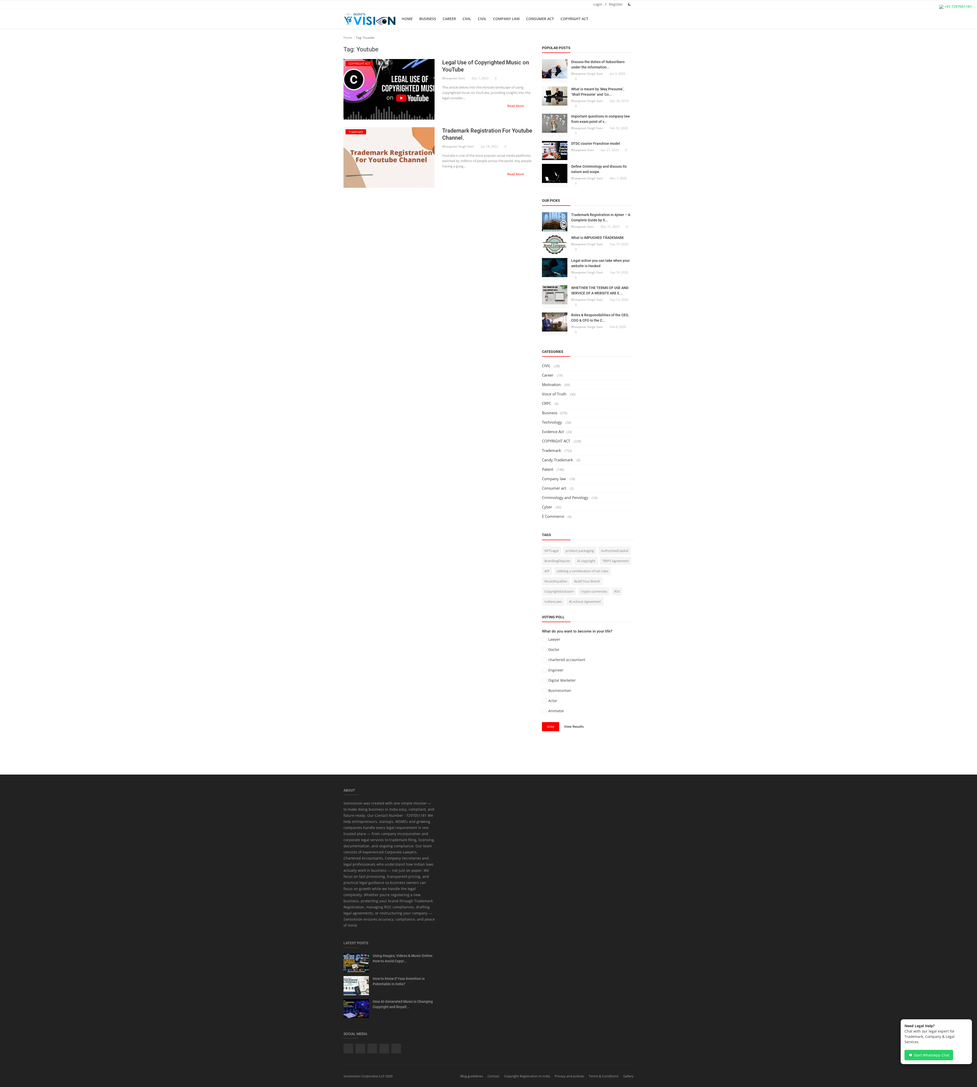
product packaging (580, 550)
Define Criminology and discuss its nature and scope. (599, 169)
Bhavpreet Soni (453, 78)
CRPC (547, 403)
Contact (493, 1076)
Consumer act (540, 18)
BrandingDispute (557, 561)
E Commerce (553, 516)
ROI (617, 591)
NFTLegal (551, 550)
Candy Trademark (558, 459)
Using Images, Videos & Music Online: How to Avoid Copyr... (403, 958)
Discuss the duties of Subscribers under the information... (598, 64)
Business (427, 18)
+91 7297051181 (957, 6)
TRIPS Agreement (615, 561)
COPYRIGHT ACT (574, 18)
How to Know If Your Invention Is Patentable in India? (399, 981)
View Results (574, 726)
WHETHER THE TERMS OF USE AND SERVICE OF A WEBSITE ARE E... (599, 290)
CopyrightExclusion (559, 591)
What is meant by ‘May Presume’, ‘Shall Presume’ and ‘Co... (597, 91)
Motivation (552, 384)
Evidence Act (553, 431)
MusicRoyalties (555, 581)
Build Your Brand (587, 581)
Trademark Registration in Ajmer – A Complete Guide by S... (600, 217)
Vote (550, 726)
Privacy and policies (569, 1076)
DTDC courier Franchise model (595, 143)
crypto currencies (594, 591)
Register (616, 4)
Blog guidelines (471, 1076)
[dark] (629, 4)
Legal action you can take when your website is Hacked (600, 263)
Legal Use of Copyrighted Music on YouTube (485, 66)
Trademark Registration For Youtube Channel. (487, 134)
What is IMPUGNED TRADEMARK (597, 238)
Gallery (628, 1076)
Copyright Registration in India (527, 1076)
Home (407, 18)
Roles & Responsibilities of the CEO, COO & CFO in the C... (600, 317)
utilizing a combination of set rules (582, 571)
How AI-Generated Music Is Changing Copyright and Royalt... (403, 1004)
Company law (506, 18)
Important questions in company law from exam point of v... (600, 119)
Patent (548, 469)
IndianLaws (553, 601)
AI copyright (586, 561)
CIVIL (467, 18)
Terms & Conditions (604, 1076)
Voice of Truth (554, 393)
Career (449, 18)
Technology (552, 422)
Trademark (552, 450)
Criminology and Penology (565, 497)
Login (597, 4)
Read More (516, 106)
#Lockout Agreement (585, 601)
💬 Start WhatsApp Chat (928, 1055)
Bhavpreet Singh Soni (458, 146)
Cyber (547, 506)
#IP (547, 571)
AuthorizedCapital (614, 550)
